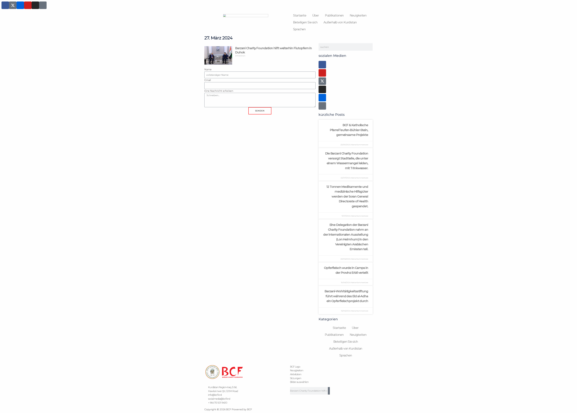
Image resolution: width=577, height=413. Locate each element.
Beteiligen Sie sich (305, 22)
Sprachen (299, 29)
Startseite (299, 15)
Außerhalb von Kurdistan (340, 22)
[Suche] (329, 391)
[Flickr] (322, 97)
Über (315, 15)
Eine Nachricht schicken (218, 91)
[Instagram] (322, 89)
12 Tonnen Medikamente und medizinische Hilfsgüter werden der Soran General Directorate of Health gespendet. (347, 196)
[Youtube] (322, 73)
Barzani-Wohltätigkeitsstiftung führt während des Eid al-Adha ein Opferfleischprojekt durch (346, 296)
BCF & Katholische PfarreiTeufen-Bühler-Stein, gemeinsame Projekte (349, 130)
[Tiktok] (322, 106)
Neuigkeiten (358, 15)
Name (208, 69)
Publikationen (334, 15)
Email (207, 80)
